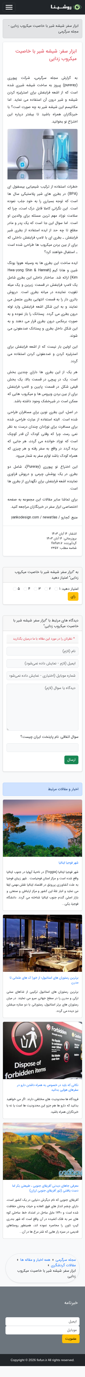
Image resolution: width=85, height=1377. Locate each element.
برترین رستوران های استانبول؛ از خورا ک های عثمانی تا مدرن (44, 980)
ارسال (71, 760)
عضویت (71, 1339)
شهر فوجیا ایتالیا (68, 862)
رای (73, 596)
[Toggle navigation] (9, 7)
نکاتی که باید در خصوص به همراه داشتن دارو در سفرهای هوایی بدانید (47, 1087)
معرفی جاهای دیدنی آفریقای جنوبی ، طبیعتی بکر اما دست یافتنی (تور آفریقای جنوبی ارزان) (45, 1188)
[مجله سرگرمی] (65, 7)
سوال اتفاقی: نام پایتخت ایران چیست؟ (49, 737)
